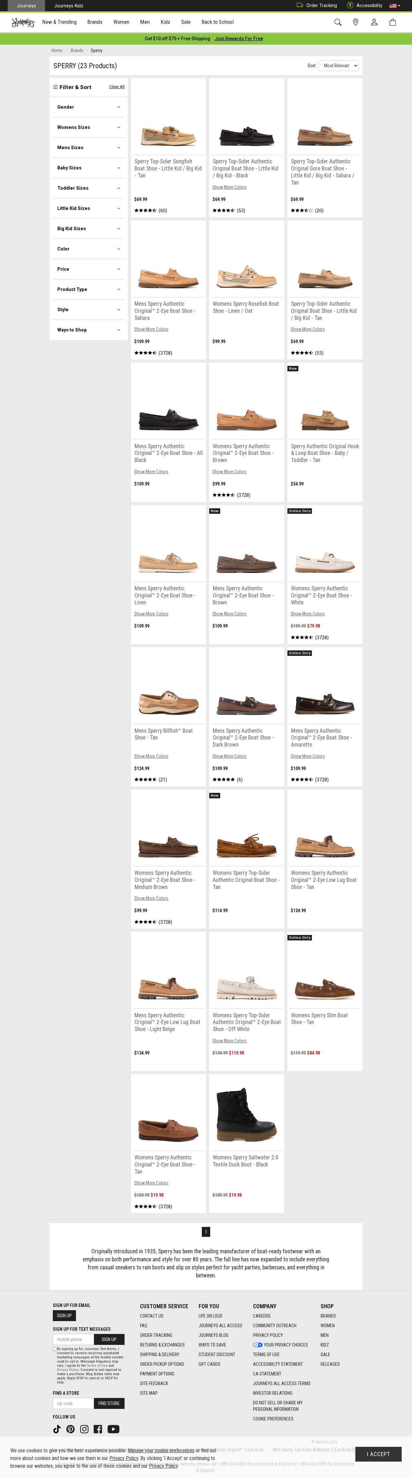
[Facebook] (98, 1428)
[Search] (339, 22)
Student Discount (217, 1354)
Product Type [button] (72, 289)
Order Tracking (321, 5)
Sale (325, 1354)
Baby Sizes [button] (69, 167)
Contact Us (152, 1316)
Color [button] (63, 248)
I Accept (378, 1454)
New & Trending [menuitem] (59, 22)
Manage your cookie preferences (161, 1450)
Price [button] (63, 269)
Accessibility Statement (278, 1364)
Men (325, 1335)
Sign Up (64, 1315)
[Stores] (357, 22)
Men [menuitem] (145, 22)
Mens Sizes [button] (70, 147)
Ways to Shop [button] (72, 329)
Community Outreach (274, 1325)
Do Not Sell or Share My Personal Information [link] (278, 1406)
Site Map (149, 1393)
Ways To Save (212, 1344)
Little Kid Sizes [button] (73, 208)
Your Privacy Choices (286, 1344)
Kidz (325, 1344)
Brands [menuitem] (94, 22)
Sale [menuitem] (186, 22)
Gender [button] (65, 107)
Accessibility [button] (369, 5)
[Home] (23, 22)
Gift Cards (209, 1364)
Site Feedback (154, 1383)
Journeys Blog (214, 1335)
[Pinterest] (71, 1428)
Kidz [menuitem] (166, 22)
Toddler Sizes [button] (73, 188)
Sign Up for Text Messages (82, 1329)
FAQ (143, 1325)
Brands (328, 1316)
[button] (395, 6)
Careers (262, 1316)
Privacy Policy (268, 1335)
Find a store (66, 1393)
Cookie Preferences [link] (273, 1418)
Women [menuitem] (121, 22)
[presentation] (59, 22)
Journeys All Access (220, 1325)
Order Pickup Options (162, 1364)
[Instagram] (85, 1428)
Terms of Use (266, 1354)
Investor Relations (273, 1393)
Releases (330, 1364)
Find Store (109, 1403)
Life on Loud (210, 1316)
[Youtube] (114, 1428)
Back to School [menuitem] (217, 22)
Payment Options (157, 1373)
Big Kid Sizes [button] (71, 228)
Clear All (117, 86)
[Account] (375, 22)
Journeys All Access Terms (282, 1383)
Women (328, 1325)
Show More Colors (229, 187)
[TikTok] (57, 1428)
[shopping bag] (394, 22)
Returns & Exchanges (162, 1344)
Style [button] (63, 309)
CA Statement (267, 1373)
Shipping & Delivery (159, 1354)
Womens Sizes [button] (73, 127)
